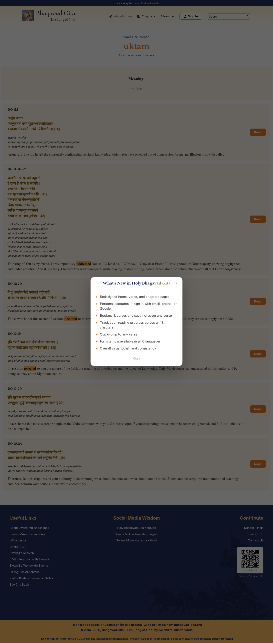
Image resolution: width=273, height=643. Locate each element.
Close (136, 358)
